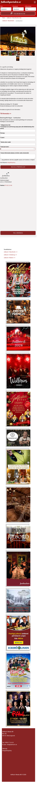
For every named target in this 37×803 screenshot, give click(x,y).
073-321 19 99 (8, 185)
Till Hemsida (18, 233)
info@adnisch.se (12, 744)
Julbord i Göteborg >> (10, 255)
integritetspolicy (11, 162)
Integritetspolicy (7, 750)
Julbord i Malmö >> (9, 257)
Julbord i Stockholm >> (10, 252)
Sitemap (4, 748)
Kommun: (15, 6)
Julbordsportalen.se (10, 1)
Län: (1, 6)
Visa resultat (18, 13)
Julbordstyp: (28, 6)
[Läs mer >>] (18, 279)
